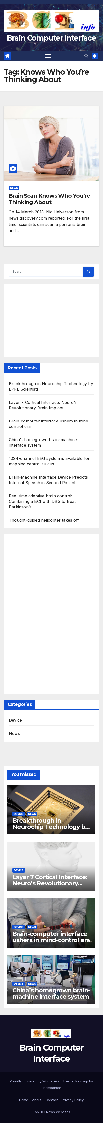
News (14, 187)
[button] (86, 55)
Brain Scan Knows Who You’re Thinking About (49, 199)
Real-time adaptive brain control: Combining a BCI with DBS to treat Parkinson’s (42, 501)
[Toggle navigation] (48, 55)
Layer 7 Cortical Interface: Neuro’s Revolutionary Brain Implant (50, 883)
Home (23, 1100)
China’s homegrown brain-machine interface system (51, 993)
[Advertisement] (51, 318)
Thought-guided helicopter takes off (44, 520)
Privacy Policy (73, 1100)
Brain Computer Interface (51, 38)
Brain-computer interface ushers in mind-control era (51, 937)
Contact (52, 1100)
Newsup (82, 1081)
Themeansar (51, 1088)
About (37, 1100)
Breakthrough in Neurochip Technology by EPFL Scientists (50, 827)
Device (15, 720)
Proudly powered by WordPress (35, 1081)
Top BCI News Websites (51, 1112)
